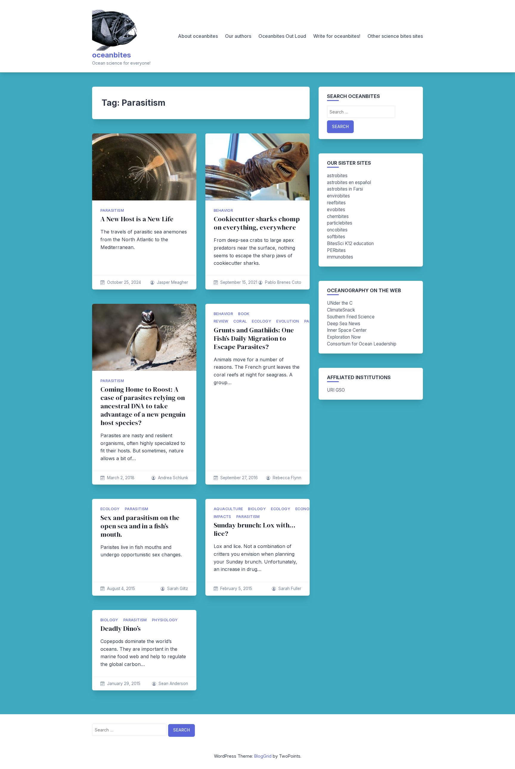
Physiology (165, 620)
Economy (305, 509)
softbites (336, 236)
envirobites (338, 196)
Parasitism (112, 210)
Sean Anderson (173, 683)
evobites (336, 209)
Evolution (287, 321)
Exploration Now (344, 337)
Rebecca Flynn (287, 477)
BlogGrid (263, 756)
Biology (257, 509)
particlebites (339, 223)
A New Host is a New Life (136, 219)
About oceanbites (198, 36)
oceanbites (111, 55)
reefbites (336, 203)
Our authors (238, 36)
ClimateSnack (341, 310)
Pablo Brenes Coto (283, 282)
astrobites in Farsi (345, 189)
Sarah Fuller (289, 588)
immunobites (340, 257)
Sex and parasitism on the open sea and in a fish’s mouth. (139, 526)
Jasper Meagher (172, 282)
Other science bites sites (395, 36)
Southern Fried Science (351, 317)
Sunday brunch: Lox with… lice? (254, 529)
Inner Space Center (347, 330)
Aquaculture (228, 509)
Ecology (261, 321)
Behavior (223, 210)
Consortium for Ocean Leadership (361, 344)
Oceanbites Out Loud (282, 36)
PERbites (336, 250)
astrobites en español (349, 182)
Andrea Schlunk (173, 477)
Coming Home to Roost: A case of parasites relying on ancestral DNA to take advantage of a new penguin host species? (142, 406)
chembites (338, 216)
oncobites (337, 230)
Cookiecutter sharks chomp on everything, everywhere (257, 223)
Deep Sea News (343, 323)
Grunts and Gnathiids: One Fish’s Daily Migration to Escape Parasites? (254, 338)
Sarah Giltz (177, 588)
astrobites (337, 175)
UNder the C (340, 303)
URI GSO (336, 390)
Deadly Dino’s (120, 628)
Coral (240, 321)
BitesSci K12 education (350, 243)
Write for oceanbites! (336, 36)
